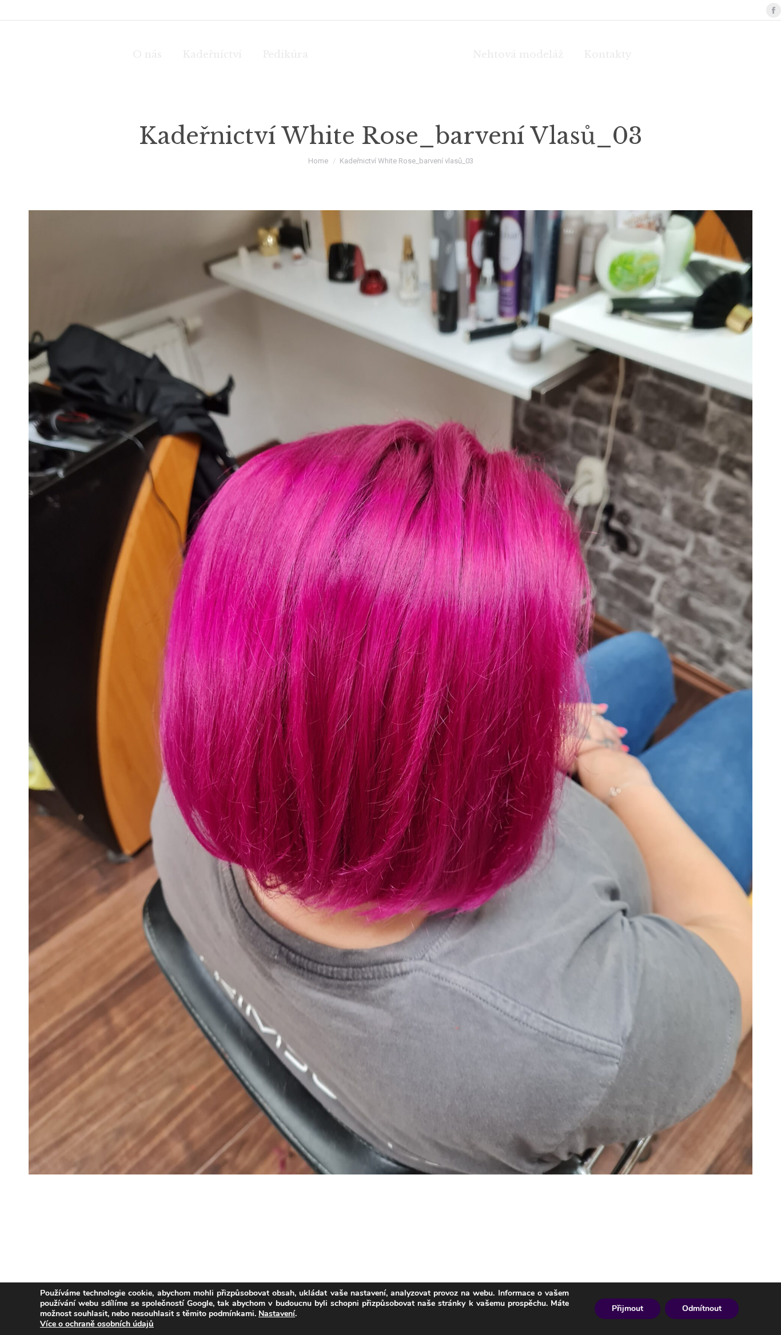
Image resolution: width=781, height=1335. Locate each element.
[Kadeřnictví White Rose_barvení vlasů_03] (390, 692)
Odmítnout (702, 1308)
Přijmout (627, 1308)
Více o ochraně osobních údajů (97, 1323)
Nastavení (276, 1314)
